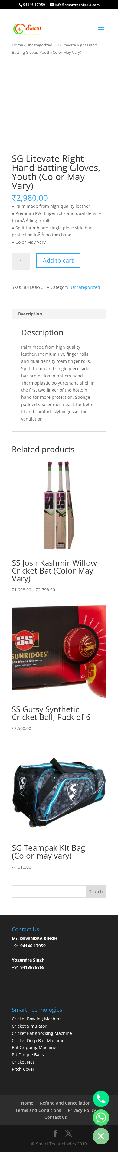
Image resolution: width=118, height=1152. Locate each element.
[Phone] (101, 1099)
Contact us (55, 1117)
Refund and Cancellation (65, 1103)
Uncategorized (39, 45)
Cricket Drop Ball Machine (38, 1040)
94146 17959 (34, 4)
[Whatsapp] (101, 1117)
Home (17, 45)
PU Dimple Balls (28, 1055)
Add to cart (58, 260)
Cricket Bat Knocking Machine (42, 1033)
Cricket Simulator (29, 1026)
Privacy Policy (82, 1110)
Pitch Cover (23, 1069)
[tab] (59, 314)
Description (30, 314)
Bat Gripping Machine (34, 1047)
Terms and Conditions (38, 1110)
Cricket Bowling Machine (37, 1019)
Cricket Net (23, 1062)
